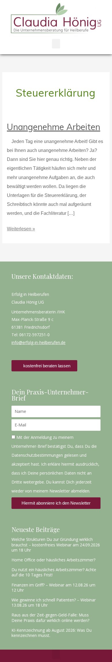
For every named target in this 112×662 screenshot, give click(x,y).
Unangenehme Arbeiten (53, 126)
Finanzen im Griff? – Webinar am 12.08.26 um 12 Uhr (53, 587)
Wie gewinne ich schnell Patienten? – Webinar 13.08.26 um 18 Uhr (53, 602)
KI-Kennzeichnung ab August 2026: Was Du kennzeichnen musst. (51, 632)
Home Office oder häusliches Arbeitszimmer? (53, 560)
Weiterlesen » (21, 227)
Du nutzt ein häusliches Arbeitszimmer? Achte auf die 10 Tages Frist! (53, 572)
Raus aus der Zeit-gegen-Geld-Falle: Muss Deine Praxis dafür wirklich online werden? (50, 617)
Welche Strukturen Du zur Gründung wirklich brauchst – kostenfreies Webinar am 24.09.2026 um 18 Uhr (55, 544)
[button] (56, 43)
